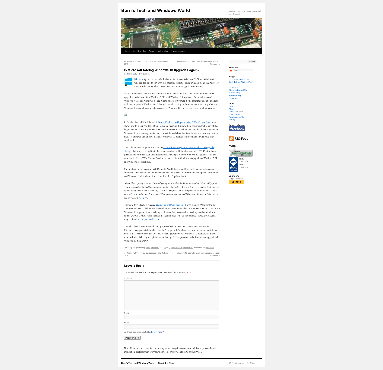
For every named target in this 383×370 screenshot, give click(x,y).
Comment (128, 278)
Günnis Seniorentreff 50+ (238, 90)
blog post (143, 197)
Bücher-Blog (233, 87)
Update (147, 247)
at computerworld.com (148, 219)
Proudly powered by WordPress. (243, 363)
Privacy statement (179, 51)
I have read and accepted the (145, 332)
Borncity (232, 119)
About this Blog (139, 51)
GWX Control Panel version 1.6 (171, 204)
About (231, 109)
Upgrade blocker (175, 247)
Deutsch (236, 70)
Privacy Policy (157, 332)
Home (127, 51)
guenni (148, 73)
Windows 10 (188, 247)
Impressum (233, 111)
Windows (155, 247)
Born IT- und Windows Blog (239, 79)
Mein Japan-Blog (235, 95)
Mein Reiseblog (234, 92)
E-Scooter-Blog (234, 98)
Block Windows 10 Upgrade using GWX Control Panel (184, 122)
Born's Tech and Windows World (155, 10)
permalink (210, 247)
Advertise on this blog (158, 51)
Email (126, 322)
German (139, 79)
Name (126, 313)
